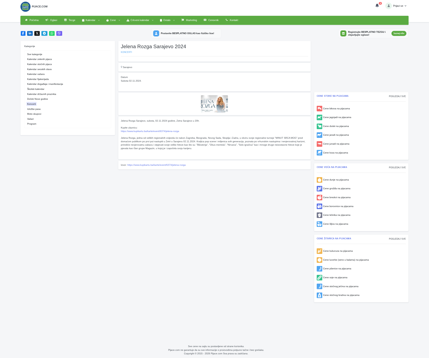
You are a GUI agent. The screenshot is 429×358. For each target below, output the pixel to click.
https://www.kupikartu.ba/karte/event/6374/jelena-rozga (150, 131)
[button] (91, 20)
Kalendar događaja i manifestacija (45, 84)
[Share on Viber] (59, 33)
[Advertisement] (214, 194)
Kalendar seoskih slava (39, 69)
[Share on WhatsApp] (52, 33)
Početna (34, 20)
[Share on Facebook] (23, 33)
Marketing (191, 20)
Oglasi (53, 20)
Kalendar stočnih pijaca (39, 64)
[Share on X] (37, 33)
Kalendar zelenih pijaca (39, 59)
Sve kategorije (34, 54)
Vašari (30, 119)
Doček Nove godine (37, 99)
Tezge (71, 20)
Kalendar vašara (36, 74)
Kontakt (233, 20)
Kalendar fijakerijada (38, 79)
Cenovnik (213, 20)
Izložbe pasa (34, 109)
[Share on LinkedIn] (30, 33)
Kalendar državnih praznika (41, 94)
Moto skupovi (34, 114)
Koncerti (31, 104)
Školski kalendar (35, 89)
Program (31, 123)
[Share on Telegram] (44, 33)
